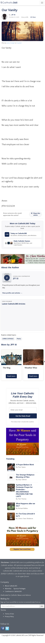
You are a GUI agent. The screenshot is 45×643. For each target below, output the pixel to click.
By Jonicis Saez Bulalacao (24, 518)
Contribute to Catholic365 (13, 591)
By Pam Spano (21, 467)
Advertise (8, 589)
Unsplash (19, 43)
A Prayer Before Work (25, 465)
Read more (11, 376)
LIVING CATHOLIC (8, 339)
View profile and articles (12, 293)
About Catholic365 (11, 586)
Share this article (36, 214)
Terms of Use (9, 614)
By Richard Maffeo (22, 508)
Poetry (19, 339)
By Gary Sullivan (21, 479)
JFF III (13, 15)
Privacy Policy (9, 616)
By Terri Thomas (21, 499)
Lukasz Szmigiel (11, 43)
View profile (24, 17)
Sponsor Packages (20, 589)
